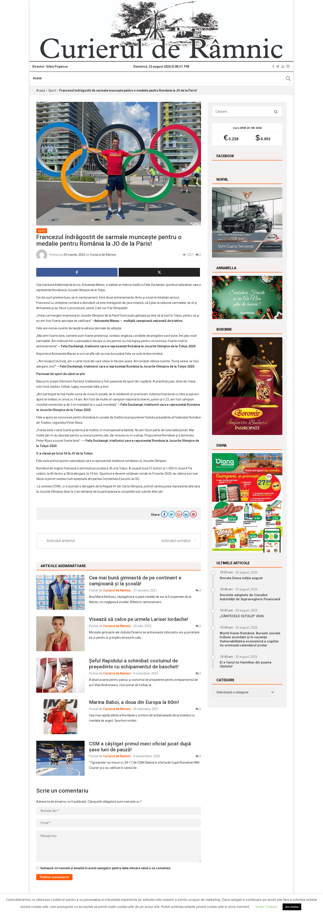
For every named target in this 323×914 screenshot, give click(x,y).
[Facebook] (273, 66)
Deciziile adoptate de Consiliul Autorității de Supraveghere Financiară (250, 597)
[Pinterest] (193, 514)
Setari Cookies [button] (266, 907)
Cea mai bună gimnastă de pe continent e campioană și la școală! (135, 580)
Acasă (37, 78)
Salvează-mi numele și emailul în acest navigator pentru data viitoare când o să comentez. (105, 868)
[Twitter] (278, 66)
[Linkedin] (186, 514)
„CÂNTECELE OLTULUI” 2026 (242, 616)
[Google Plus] (179, 514)
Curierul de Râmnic (103, 254)
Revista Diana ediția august (241, 578)
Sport (52, 90)
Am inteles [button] (292, 907)
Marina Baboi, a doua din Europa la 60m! (134, 702)
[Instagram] (288, 66)
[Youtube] (283, 66)
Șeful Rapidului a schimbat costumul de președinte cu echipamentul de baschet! (133, 663)
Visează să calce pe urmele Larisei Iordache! (138, 619)
